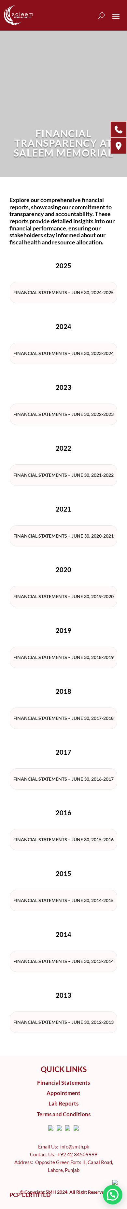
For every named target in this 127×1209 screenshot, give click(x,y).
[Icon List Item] (50, 1128)
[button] (112, 1194)
